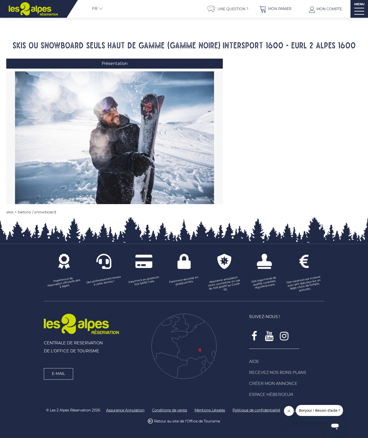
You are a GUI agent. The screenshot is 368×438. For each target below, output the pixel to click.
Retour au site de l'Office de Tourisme (187, 421)
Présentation (115, 63)
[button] (275, 9)
